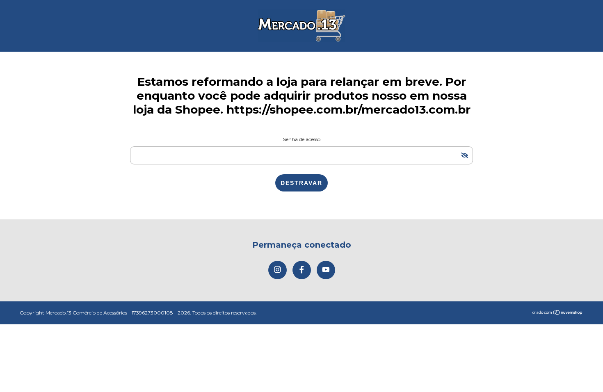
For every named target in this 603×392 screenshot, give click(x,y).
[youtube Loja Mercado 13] (326, 270)
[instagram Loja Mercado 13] (277, 270)
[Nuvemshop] (557, 313)
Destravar (301, 183)
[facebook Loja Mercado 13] (301, 270)
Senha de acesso (301, 139)
